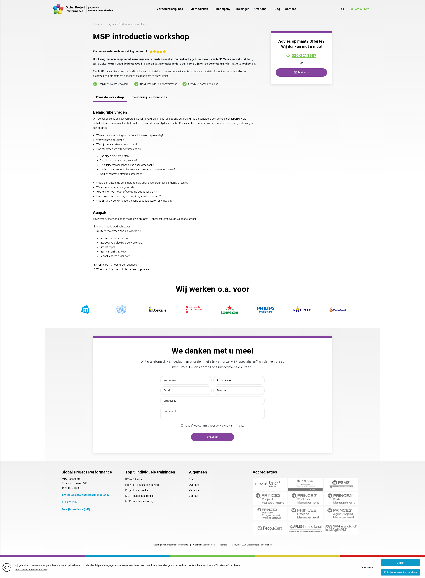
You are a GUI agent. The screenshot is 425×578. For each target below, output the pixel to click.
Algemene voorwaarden (204, 544)
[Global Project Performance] (83, 9)
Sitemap (223, 544)
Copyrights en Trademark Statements (170, 544)
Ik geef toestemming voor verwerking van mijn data (214, 426)
